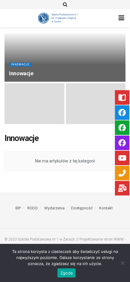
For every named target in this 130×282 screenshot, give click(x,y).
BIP (18, 208)
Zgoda (66, 273)
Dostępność (82, 208)
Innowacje (20, 64)
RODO (32, 208)
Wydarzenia (54, 208)
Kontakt (106, 208)
